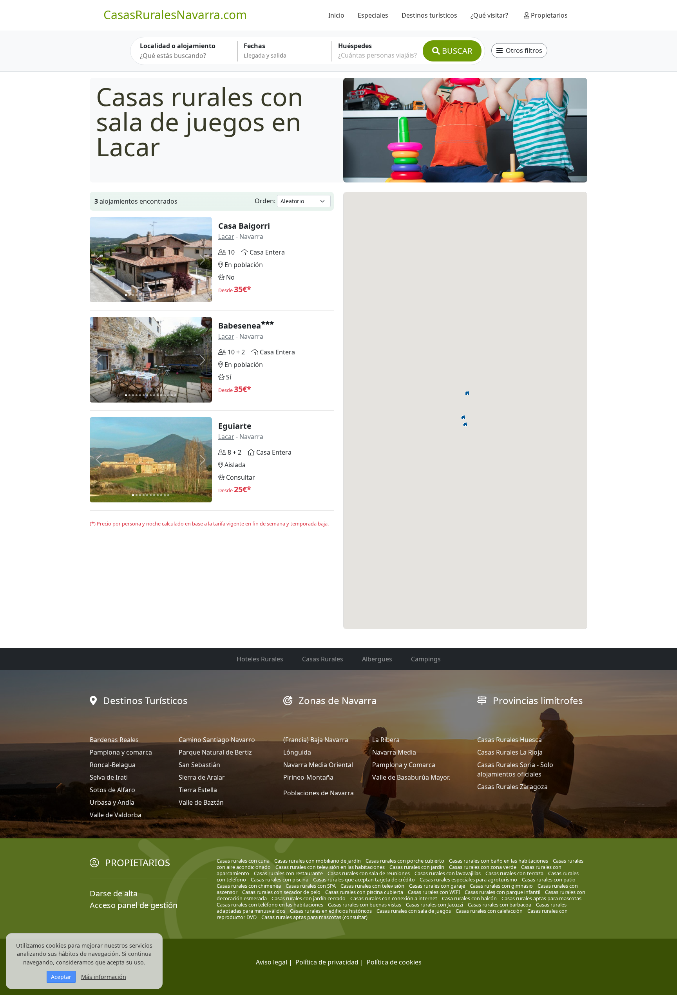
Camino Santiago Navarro (217, 739)
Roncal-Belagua (113, 764)
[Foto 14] (172, 295)
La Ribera (386, 739)
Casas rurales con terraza (514, 873)
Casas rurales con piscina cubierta (364, 892)
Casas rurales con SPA (311, 885)
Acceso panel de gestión (133, 905)
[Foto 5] (140, 295)
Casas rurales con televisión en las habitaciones (330, 866)
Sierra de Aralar (202, 777)
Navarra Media (394, 752)
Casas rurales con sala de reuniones (369, 873)
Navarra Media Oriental (318, 764)
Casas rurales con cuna (243, 860)
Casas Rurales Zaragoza (512, 786)
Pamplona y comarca (121, 752)
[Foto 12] (165, 295)
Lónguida (297, 752)
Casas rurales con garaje (437, 885)
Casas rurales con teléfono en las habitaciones (270, 904)
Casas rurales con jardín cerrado (309, 898)
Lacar (226, 236)
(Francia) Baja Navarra (315, 739)
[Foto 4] (137, 295)
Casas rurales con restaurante (288, 873)
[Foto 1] (126, 295)
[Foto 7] (147, 295)
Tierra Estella (198, 790)
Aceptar (61, 977)
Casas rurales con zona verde (482, 866)
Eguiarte (235, 426)
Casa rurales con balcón (469, 898)
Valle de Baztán (201, 802)
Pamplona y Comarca (403, 764)
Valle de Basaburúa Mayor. (411, 777)
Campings (426, 659)
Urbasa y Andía (112, 802)
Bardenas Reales (114, 739)
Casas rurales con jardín (416, 866)
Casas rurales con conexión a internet (393, 898)
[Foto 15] (175, 295)
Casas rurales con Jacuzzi (434, 904)
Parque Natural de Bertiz (215, 752)
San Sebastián (199, 764)
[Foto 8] (151, 295)
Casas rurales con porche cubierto (405, 860)
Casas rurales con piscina (279, 879)
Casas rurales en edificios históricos (331, 910)
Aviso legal (271, 962)
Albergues (377, 659)
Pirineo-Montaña (308, 777)
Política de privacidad (326, 962)
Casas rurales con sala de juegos (414, 910)
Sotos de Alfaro (112, 790)
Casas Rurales (322, 659)
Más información (103, 977)
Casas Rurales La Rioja (510, 752)
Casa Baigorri (244, 225)
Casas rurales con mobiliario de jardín (317, 860)
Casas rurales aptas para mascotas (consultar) (314, 917)
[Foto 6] (144, 295)
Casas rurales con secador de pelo (281, 892)
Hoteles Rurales (260, 659)
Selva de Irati (109, 777)
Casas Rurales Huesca (509, 739)
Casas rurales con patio (549, 879)
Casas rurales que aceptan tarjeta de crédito (364, 879)
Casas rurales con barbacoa (499, 904)
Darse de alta (114, 893)
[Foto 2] (129, 295)
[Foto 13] (168, 295)
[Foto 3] (133, 295)
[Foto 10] (158, 295)
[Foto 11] (161, 295)
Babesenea (239, 325)
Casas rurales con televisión (372, 885)
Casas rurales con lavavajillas (448, 873)
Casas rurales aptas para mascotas (541, 898)
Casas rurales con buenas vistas (364, 904)
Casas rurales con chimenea (249, 885)
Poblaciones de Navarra (318, 793)
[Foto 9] (154, 295)
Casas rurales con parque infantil (502, 892)
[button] (465, 424)
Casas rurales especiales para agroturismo (468, 879)
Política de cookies (394, 962)
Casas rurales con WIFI (434, 892)
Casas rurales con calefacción (489, 910)
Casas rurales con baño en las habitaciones (498, 860)
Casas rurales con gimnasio (501, 885)
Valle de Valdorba (115, 815)
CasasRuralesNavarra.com (175, 15)
